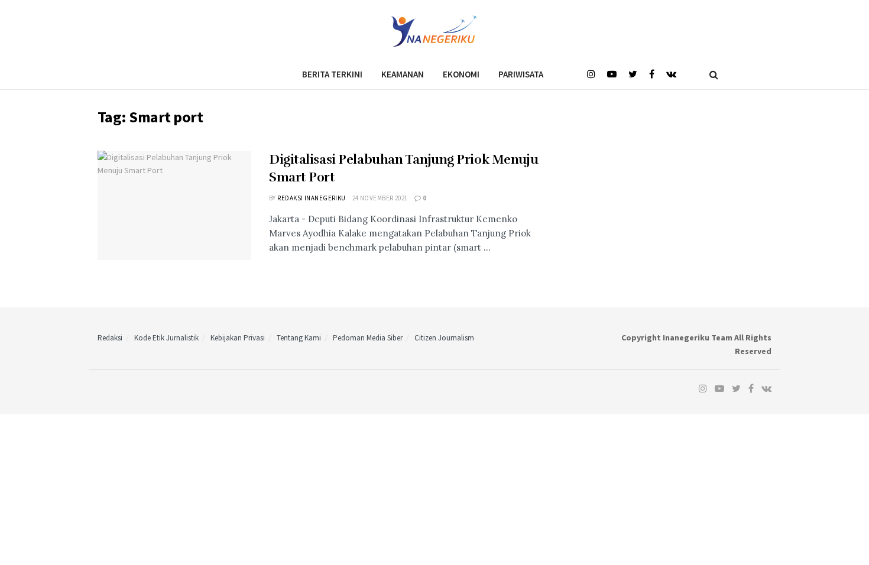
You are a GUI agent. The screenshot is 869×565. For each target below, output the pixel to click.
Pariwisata (520, 74)
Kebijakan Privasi (237, 338)
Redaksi (110, 338)
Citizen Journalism (444, 338)
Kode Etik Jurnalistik (166, 338)
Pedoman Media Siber (368, 338)
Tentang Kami (299, 338)
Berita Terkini (332, 74)
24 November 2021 (380, 198)
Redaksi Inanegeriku (311, 198)
